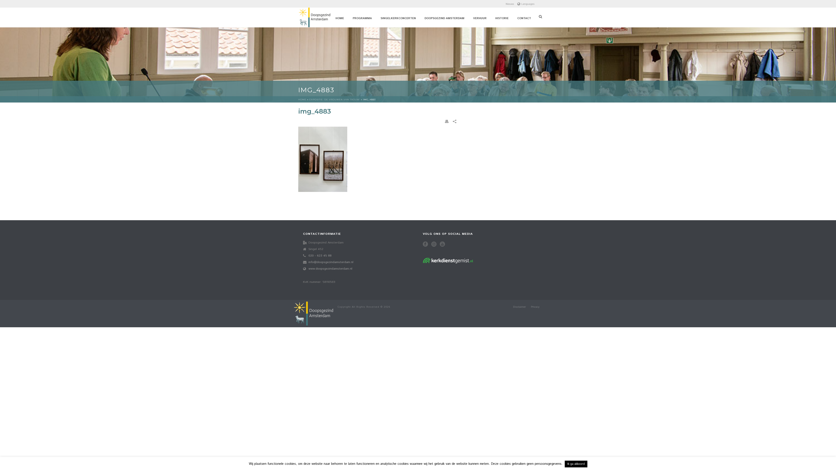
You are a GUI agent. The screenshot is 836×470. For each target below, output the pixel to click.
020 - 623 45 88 (320, 256)
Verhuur (480, 18)
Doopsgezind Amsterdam (444, 18)
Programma (362, 18)
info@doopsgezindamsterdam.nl (330, 262)
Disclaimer (519, 307)
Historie (502, 18)
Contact (524, 18)
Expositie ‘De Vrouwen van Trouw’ (334, 99)
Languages (527, 4)
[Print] (446, 121)
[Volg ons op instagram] (434, 244)
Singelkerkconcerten (398, 18)
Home (339, 18)
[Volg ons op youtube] (442, 244)
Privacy (535, 307)
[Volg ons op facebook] (425, 244)
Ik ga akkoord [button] (576, 464)
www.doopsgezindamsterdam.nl (330, 269)
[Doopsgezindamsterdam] (313, 313)
